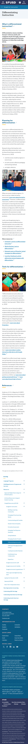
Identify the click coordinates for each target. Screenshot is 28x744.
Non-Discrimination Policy (18, 702)
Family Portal (5, 635)
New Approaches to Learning (11, 588)
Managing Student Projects (14, 539)
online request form (13, 673)
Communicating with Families (15, 520)
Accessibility (5, 702)
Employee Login (6, 618)
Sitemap (16, 704)
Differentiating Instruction (14, 542)
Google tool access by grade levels (14, 569)
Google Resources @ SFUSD (11, 503)
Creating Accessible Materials (15, 550)
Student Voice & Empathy (14, 523)
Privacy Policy (7, 704)
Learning (5, 476)
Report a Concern (19, 640)
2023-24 (14, 691)
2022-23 (20, 691)
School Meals (18, 635)
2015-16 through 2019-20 (16, 693)
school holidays (11, 674)
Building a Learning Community (12, 510)
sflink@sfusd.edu (19, 667)
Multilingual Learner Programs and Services (12, 485)
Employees (4, 629)
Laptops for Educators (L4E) (11, 578)
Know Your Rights (19, 637)
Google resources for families (13, 566)
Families (4, 624)
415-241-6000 (5, 615)
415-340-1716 (8, 669)
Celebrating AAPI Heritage (10, 591)
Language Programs (9, 481)
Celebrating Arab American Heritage (13, 594)
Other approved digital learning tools (14, 573)
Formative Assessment (13, 527)
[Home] (11, 2)
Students (4, 627)
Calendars (4, 640)
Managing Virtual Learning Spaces (14, 516)
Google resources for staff (12, 562)
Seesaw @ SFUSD (8, 581)
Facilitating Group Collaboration (12, 555)
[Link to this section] (13, 26)
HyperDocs (10, 559)
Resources (6, 489)
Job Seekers (17, 627)
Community (17, 624)
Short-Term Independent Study (12, 584)
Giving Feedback (12, 535)
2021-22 (5, 693)
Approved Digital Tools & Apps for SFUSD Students (12, 493)
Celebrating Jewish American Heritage (11, 599)
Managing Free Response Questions (14, 531)
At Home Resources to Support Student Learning (12, 499)
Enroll (3, 637)
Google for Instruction (11, 7)
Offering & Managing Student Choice (15, 546)
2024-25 (8, 691)
